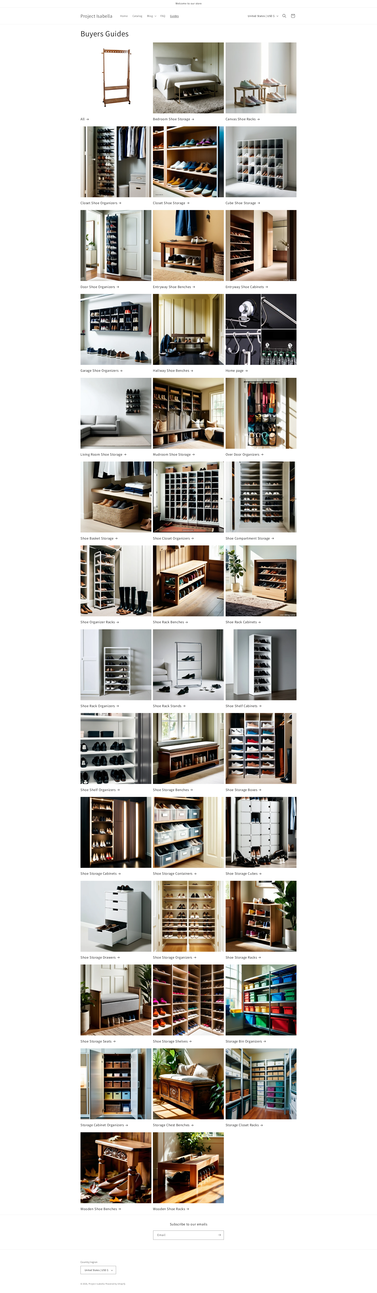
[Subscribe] (219, 1235)
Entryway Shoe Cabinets (245, 286)
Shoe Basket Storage (97, 538)
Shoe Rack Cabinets (241, 622)
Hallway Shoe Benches (171, 370)
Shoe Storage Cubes (242, 873)
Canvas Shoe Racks (241, 119)
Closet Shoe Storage (169, 203)
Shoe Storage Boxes (241, 789)
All (83, 119)
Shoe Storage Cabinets (99, 873)
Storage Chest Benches (171, 1125)
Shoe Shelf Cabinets (241, 706)
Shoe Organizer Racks (98, 622)
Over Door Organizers (242, 454)
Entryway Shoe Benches (172, 286)
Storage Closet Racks (242, 1125)
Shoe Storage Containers (172, 873)
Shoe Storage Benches (171, 789)
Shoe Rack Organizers (98, 706)
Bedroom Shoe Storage (171, 119)
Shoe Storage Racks (241, 957)
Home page (235, 370)
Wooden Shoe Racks (169, 1209)
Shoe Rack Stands (167, 706)
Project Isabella (97, 1284)
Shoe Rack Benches (168, 622)
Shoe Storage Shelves (170, 1041)
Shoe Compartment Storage (248, 538)
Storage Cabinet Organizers (102, 1125)
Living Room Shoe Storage (101, 454)
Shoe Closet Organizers (171, 538)
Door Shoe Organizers (98, 286)
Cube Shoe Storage (241, 203)
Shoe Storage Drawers (98, 957)
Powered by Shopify (115, 1284)
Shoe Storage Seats (96, 1041)
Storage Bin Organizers (244, 1041)
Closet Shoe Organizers (99, 203)
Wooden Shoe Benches (99, 1209)
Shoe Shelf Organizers (98, 789)
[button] (151, 16)
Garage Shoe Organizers (99, 370)
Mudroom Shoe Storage (172, 454)
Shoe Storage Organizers (172, 957)
